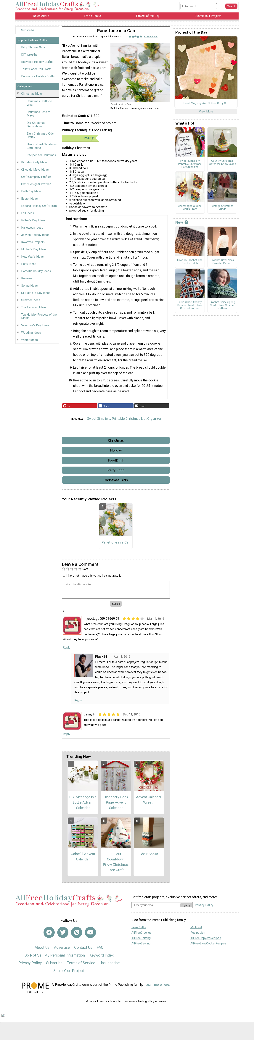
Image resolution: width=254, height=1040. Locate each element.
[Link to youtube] (90, 932)
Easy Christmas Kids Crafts (40, 135)
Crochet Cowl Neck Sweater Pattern (222, 262)
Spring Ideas (29, 285)
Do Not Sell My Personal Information (54, 955)
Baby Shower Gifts (33, 47)
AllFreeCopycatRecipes (205, 938)
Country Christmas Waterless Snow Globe (222, 162)
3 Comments (150, 36)
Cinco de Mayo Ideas (35, 169)
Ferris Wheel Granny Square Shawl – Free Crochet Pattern (189, 305)
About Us (42, 947)
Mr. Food (196, 927)
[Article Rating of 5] (135, 36)
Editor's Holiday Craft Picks (39, 206)
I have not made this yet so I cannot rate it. (93, 575)
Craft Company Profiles (36, 177)
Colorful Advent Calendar (83, 856)
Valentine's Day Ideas (35, 325)
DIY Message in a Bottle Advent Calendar (83, 802)
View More (206, 111)
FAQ (100, 947)
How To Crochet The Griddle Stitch (189, 262)
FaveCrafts (138, 927)
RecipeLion (197, 932)
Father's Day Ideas (33, 220)
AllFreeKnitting (141, 938)
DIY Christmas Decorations (36, 124)
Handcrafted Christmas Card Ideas (42, 146)
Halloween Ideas (32, 227)
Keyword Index (101, 955)
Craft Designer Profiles (36, 184)
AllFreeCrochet (141, 932)
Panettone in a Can (115, 542)
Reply (66, 647)
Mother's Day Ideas (33, 249)
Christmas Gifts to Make (38, 113)
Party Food (116, 470)
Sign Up (186, 905)
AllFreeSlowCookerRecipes (208, 943)
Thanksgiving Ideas (33, 307)
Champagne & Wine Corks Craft (190, 208)
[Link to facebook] (49, 932)
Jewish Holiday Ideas (35, 235)
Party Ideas (28, 264)
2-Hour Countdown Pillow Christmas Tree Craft (116, 862)
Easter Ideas (29, 198)
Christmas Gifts (116, 480)
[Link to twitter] (62, 932)
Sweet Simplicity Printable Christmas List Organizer (124, 418)
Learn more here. (157, 984)
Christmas (116, 440)
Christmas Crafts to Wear (39, 103)
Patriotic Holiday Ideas (36, 271)
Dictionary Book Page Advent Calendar (116, 802)
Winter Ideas (29, 340)
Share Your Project (68, 970)
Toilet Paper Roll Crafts (36, 69)
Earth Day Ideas (31, 191)
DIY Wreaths (29, 54)
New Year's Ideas (32, 256)
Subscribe (27, 30)
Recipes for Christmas (41, 155)
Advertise (62, 947)
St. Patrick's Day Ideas (35, 293)
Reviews (27, 278)
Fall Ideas (27, 213)
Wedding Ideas (31, 332)
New (179, 222)
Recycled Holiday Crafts (37, 62)
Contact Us (83, 947)
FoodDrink (116, 460)
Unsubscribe (110, 963)
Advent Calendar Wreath (149, 799)
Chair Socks (149, 854)
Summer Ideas (30, 300)
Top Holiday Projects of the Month (39, 316)
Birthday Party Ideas (34, 162)
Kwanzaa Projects (33, 242)
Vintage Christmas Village (222, 208)
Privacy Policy (30, 963)
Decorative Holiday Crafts (38, 76)
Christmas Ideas (32, 93)
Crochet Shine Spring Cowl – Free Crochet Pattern (222, 305)
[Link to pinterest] (76, 932)
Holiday (116, 450)
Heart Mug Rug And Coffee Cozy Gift (206, 103)
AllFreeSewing (140, 943)
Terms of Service (81, 963)
